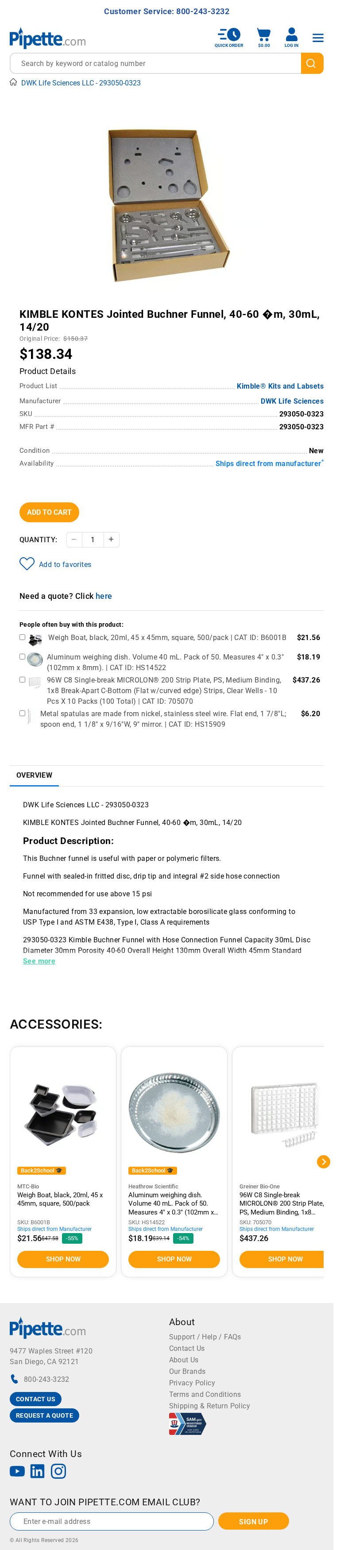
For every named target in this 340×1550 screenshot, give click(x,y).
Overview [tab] (34, 775)
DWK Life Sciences (292, 401)
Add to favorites (65, 564)
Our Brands (187, 1371)
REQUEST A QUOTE (44, 1415)
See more (39, 961)
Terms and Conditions (205, 1394)
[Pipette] (47, 38)
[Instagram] (58, 1472)
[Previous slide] (74, 308)
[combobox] (167, 63)
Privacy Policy (192, 1383)
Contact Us (187, 1348)
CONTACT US (35, 1399)
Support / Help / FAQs (205, 1337)
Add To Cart (49, 512)
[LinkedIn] (37, 1472)
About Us (184, 1360)
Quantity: (38, 540)
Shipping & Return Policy (210, 1406)
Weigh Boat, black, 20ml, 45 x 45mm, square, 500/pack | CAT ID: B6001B (167, 637)
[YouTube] (17, 1472)
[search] (312, 63)
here (104, 596)
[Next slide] (260, 308)
